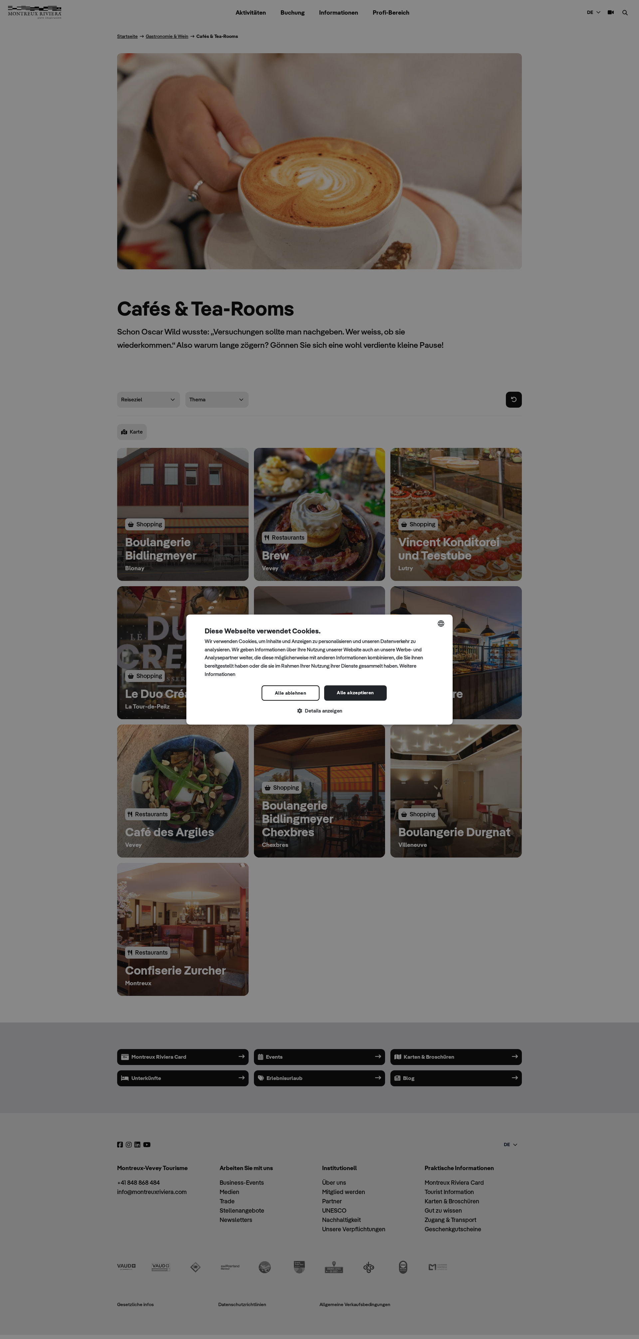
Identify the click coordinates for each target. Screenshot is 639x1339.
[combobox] (441, 623)
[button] (319, 711)
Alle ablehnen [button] (290, 693)
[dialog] (319, 669)
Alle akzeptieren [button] (355, 693)
